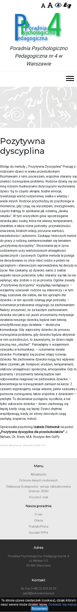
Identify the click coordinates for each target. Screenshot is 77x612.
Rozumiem (39, 609)
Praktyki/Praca (38, 526)
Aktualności (38, 474)
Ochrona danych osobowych (38, 480)
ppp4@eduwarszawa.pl (38, 593)
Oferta (38, 520)
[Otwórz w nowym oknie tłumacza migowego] (67, 5)
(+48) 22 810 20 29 (43, 588)
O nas (39, 514)
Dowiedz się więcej (62, 604)
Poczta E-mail (38, 497)
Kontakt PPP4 (38, 533)
